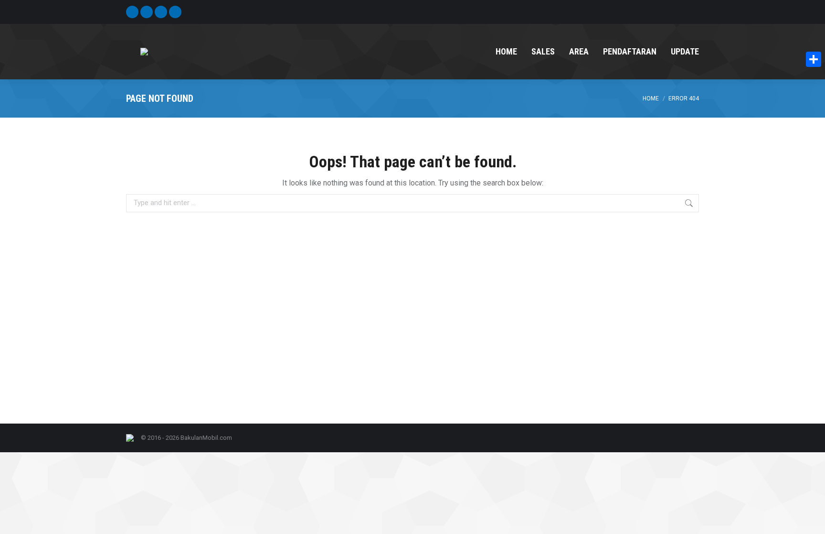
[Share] (813, 59)
